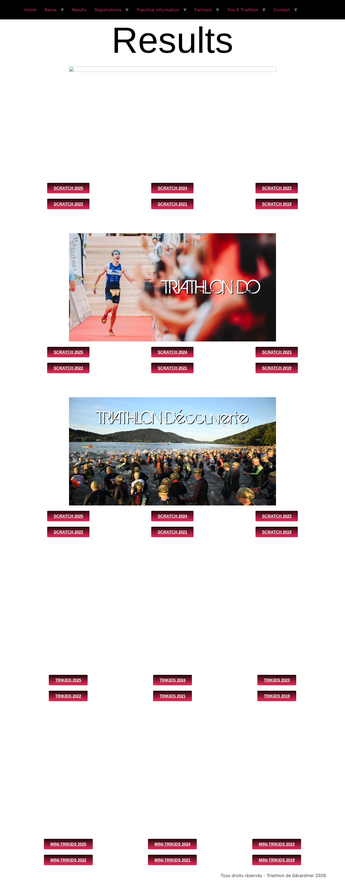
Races (50, 9)
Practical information (158, 9)
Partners (203, 9)
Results (79, 9)
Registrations (108, 9)
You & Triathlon (242, 9)
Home (30, 9)
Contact (282, 9)
